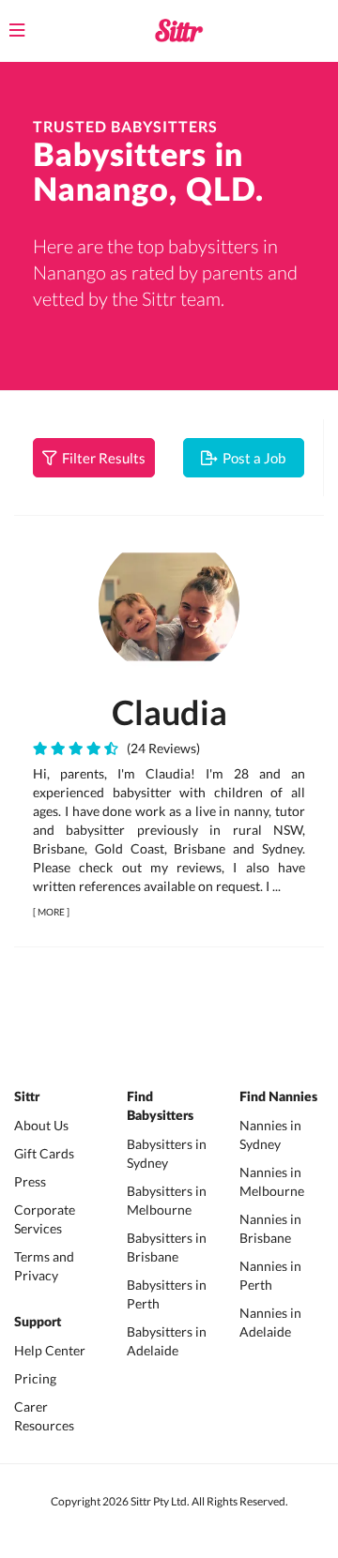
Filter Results (101, 457)
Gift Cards (44, 1153)
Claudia (169, 712)
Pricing (35, 1378)
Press (30, 1181)
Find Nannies (278, 1097)
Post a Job (251, 457)
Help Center (49, 1350)
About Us (41, 1125)
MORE (51, 911)
